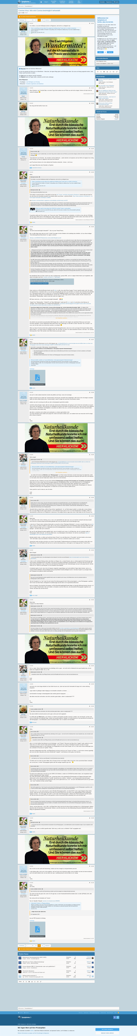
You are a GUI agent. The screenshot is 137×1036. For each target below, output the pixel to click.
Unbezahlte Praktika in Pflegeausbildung (40, 903)
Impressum (86, 1012)
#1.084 (92, 148)
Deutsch (27, 1012)
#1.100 (92, 882)
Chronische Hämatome (28, 971)
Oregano (24, 958)
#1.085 (92, 172)
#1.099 (92, 866)
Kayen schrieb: (34, 151)
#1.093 (92, 599)
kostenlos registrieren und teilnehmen (34, 83)
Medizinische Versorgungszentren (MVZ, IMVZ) (34, 957)
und (36, 167)
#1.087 (92, 339)
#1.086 (92, 226)
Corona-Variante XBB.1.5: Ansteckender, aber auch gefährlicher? (39, 966)
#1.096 (92, 706)
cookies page (51, 281)
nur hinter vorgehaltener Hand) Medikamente (69, 628)
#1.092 (92, 550)
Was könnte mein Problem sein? (38, 972)
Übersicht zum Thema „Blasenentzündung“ (33, 962)
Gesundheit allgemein (35, 958)
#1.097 (92, 726)
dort (55, 290)
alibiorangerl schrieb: (35, 459)
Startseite (41, 2)
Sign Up (110, 52)
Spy (23, 976)
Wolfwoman (88, 958)
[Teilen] (90, 23)
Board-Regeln (110, 1012)
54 (36, 20)
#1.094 (92, 665)
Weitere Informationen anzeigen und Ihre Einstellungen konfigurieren (33, 1033)
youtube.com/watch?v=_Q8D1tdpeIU (51, 277)
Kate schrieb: (34, 500)
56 (42, 20)
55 (39, 20)
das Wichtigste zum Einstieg (33, 82)
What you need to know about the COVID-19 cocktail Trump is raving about (53, 208)
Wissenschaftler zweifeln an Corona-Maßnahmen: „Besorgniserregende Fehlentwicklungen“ (52, 360)
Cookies (21, 1012)
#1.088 (92, 392)
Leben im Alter (102, 88)
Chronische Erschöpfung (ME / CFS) (36, 976)
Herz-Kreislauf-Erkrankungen (105, 107)
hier (68, 302)
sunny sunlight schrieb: (36, 709)
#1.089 (92, 454)
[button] (46, 2)
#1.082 (92, 87)
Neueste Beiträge (100, 76)
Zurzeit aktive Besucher (102, 58)
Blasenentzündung (34, 963)
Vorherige (22, 20)
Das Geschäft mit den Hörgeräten (106, 85)
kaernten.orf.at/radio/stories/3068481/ (51, 901)
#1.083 (92, 103)
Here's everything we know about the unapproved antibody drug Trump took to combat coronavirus (53, 28)
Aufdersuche (25, 972)
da (70, 302)
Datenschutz (103, 1012)
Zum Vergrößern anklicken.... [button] (62, 318)
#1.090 (92, 497)
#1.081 (92, 23)
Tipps (115, 1012)
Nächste (47, 20)
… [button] (29, 20)
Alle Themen (101, 83)
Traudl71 (116, 119)
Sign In (100, 52)
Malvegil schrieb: (34, 177)
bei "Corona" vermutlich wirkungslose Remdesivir (68, 194)
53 (32, 20)
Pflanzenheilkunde (103, 94)
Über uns (81, 1012)
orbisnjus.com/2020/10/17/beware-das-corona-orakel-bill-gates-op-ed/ (45, 237)
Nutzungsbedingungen (94, 1012)
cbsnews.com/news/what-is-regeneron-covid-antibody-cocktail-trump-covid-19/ (50, 200)
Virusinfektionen (34, 967)
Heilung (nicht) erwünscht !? (30, 975)
